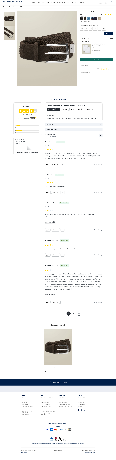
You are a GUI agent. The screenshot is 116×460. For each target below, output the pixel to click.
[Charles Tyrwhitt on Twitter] (85, 410)
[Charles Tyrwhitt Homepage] (12, 2)
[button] (100, 45)
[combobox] (88, 38)
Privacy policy (44, 400)
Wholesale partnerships (65, 406)
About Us (61, 398)
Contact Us (25, 414)
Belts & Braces (21, 6)
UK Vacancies (81, 398)
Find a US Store (26, 409)
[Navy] (96, 18)
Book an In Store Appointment (27, 411)
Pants (47, 2)
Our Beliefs (81, 402)
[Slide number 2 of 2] (9, 33)
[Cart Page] (111, 2)
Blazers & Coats (61, 2)
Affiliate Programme (64, 404)
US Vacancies (81, 400)
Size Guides (25, 404)
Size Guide (108, 33)
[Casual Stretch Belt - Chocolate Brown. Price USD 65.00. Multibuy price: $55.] (58, 347)
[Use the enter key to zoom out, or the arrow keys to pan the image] (72, 51)
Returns (24, 402)
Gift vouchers (63, 402)
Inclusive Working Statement (46, 414)
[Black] (81, 18)
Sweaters (53, 2)
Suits (43, 2)
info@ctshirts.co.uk (58, 450)
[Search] (108, 2)
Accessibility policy (46, 406)
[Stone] (99, 18)
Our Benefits (81, 404)
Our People (81, 406)
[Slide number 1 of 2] (9, 18)
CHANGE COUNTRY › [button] (90, 452)
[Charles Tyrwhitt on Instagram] (82, 410)
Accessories (75, 2)
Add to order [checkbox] (97, 50)
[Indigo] (89, 18)
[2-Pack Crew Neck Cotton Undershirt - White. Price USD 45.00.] (86, 49)
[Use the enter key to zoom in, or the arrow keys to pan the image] (72, 46)
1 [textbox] (87, 39)
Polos (38, 2)
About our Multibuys (27, 406)
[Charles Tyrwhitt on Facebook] (79, 410)
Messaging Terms (45, 402)
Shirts (33, 2)
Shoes (68, 2)
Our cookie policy (46, 404)
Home (4, 6)
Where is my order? (27, 417)
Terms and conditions (47, 398)
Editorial (82, 2)
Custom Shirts (63, 400)
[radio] (82, 29)
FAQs (23, 398)
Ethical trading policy (47, 409)
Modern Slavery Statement (48, 411)
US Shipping (25, 400)
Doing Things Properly (65, 409)
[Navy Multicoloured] (92, 18)
